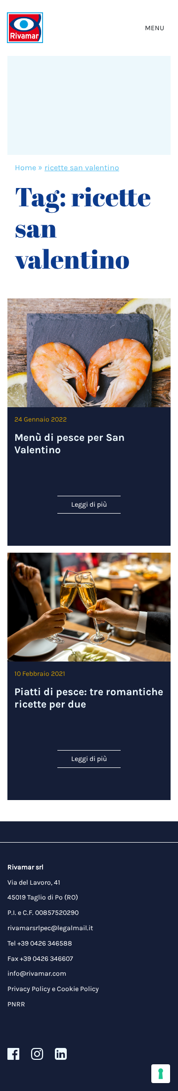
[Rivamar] (25, 28)
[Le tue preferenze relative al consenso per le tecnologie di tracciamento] (160, 1073)
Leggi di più (89, 504)
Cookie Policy (78, 989)
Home (25, 167)
